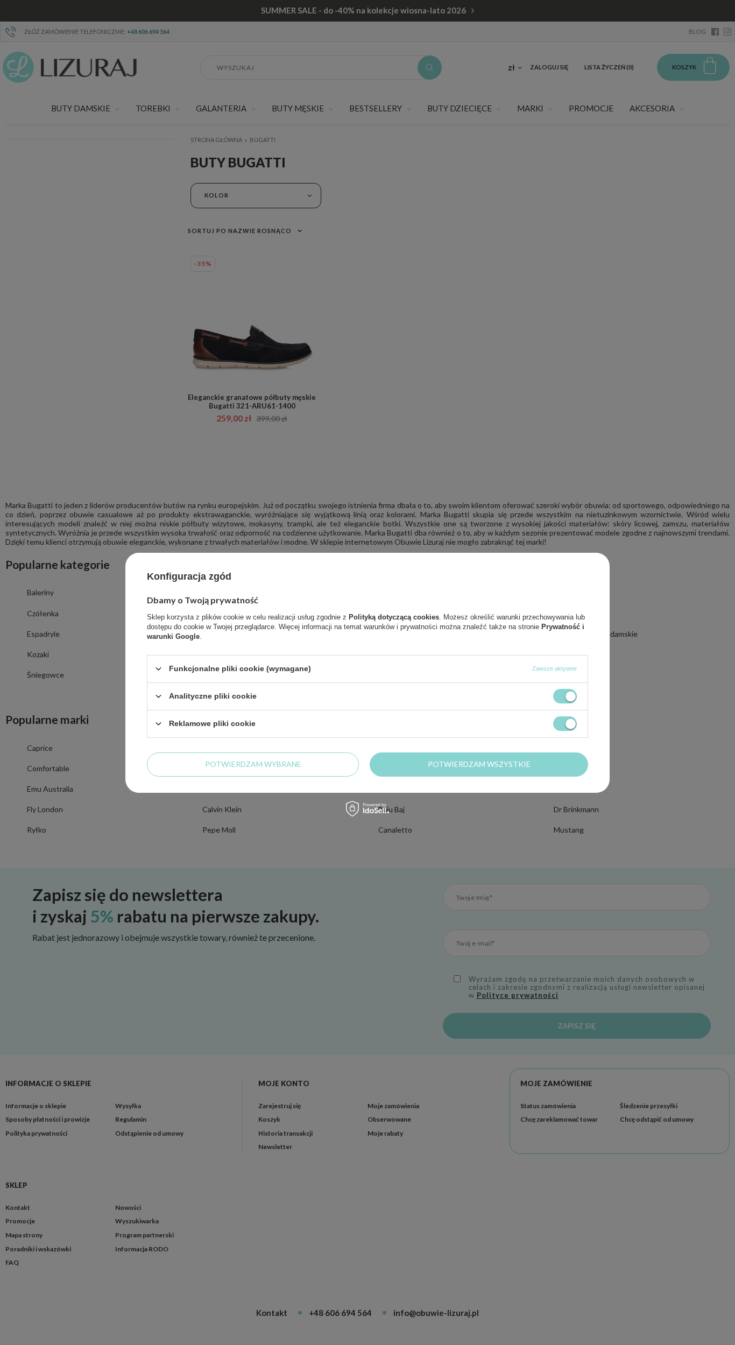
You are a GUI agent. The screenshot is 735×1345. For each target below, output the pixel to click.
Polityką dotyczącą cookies (394, 616)
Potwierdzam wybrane (253, 764)
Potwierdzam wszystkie (479, 764)
